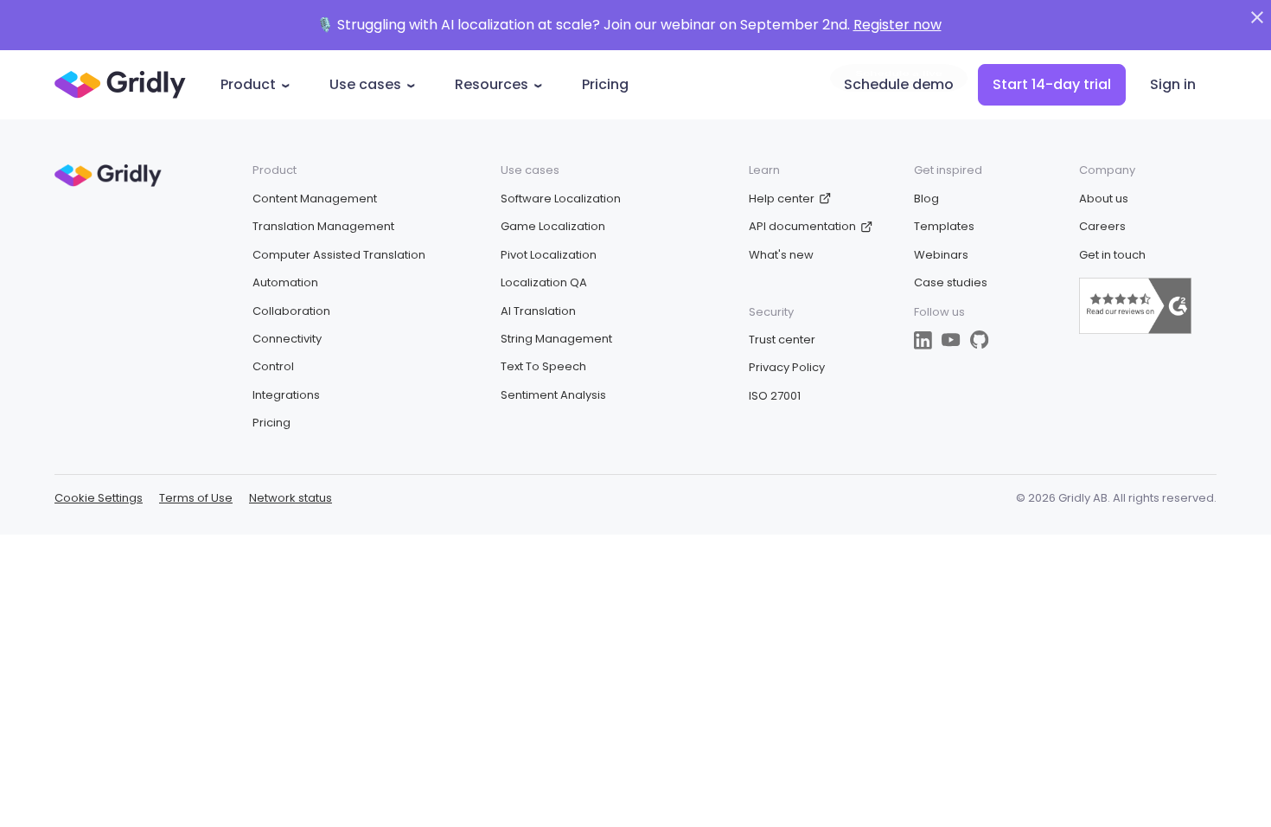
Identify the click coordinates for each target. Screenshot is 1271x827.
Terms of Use (196, 498)
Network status (290, 498)
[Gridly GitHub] (979, 339)
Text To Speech (543, 366)
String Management (556, 338)
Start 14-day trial (1052, 84)
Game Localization (553, 226)
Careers (1102, 226)
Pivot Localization (549, 255)
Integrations (286, 395)
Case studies (950, 282)
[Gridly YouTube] (951, 339)
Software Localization (561, 198)
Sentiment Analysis (553, 395)
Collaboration (291, 311)
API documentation (802, 226)
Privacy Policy (787, 367)
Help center (781, 198)
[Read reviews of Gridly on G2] (1135, 330)
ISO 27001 (775, 396)
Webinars (941, 255)
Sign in (1173, 84)
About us (1103, 198)
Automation (285, 282)
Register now (897, 25)
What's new (781, 255)
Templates (944, 226)
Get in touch (1112, 255)
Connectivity (287, 338)
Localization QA (544, 282)
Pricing (605, 84)
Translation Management (323, 226)
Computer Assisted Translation (338, 255)
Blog (926, 198)
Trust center (782, 339)
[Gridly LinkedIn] (923, 340)
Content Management (314, 198)
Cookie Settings (98, 498)
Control (273, 366)
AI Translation (538, 311)
